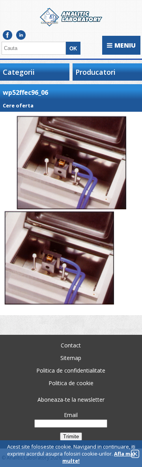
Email (71, 415)
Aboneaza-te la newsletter (71, 399)
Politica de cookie (71, 383)
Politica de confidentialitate (70, 370)
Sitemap (70, 358)
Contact (71, 345)
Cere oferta (18, 105)
